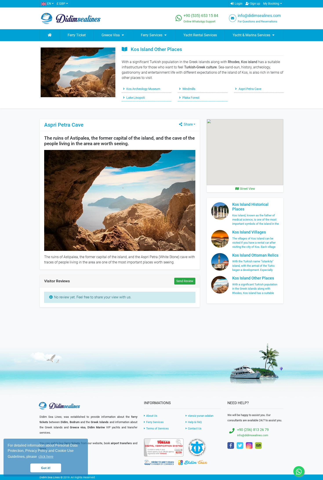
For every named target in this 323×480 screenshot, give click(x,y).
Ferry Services (154, 422)
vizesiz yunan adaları (200, 415)
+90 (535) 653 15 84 (200, 15)
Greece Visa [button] (111, 35)
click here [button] (45, 456)
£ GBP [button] (61, 3)
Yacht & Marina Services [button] (252, 35)
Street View (247, 189)
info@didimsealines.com (259, 15)
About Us (151, 415)
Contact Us (194, 428)
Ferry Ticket (77, 35)
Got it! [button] (46, 468)
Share (188, 124)
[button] (47, 3)
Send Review (184, 281)
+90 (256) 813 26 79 (253, 430)
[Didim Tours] (192, 462)
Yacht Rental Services (200, 35)
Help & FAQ (194, 422)
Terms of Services (157, 428)
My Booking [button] (271, 3)
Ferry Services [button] (152, 35)
